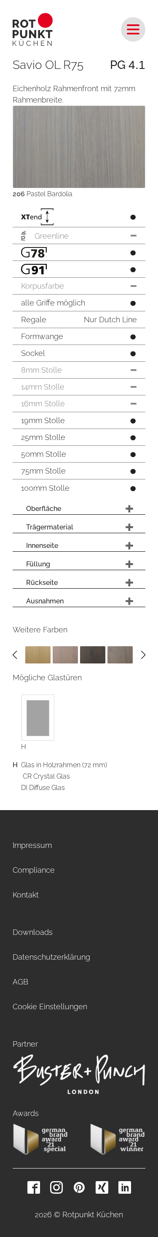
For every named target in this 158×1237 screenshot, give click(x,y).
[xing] (102, 1187)
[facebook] (33, 1187)
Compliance (34, 870)
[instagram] (56, 1187)
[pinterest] (79, 1187)
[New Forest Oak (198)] (38, 654)
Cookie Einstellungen (50, 1006)
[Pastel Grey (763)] (65, 654)
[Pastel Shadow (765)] (120, 654)
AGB (20, 981)
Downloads (33, 932)
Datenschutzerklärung (51, 957)
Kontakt (26, 894)
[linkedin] (124, 1187)
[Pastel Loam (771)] (92, 654)
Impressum (32, 845)
